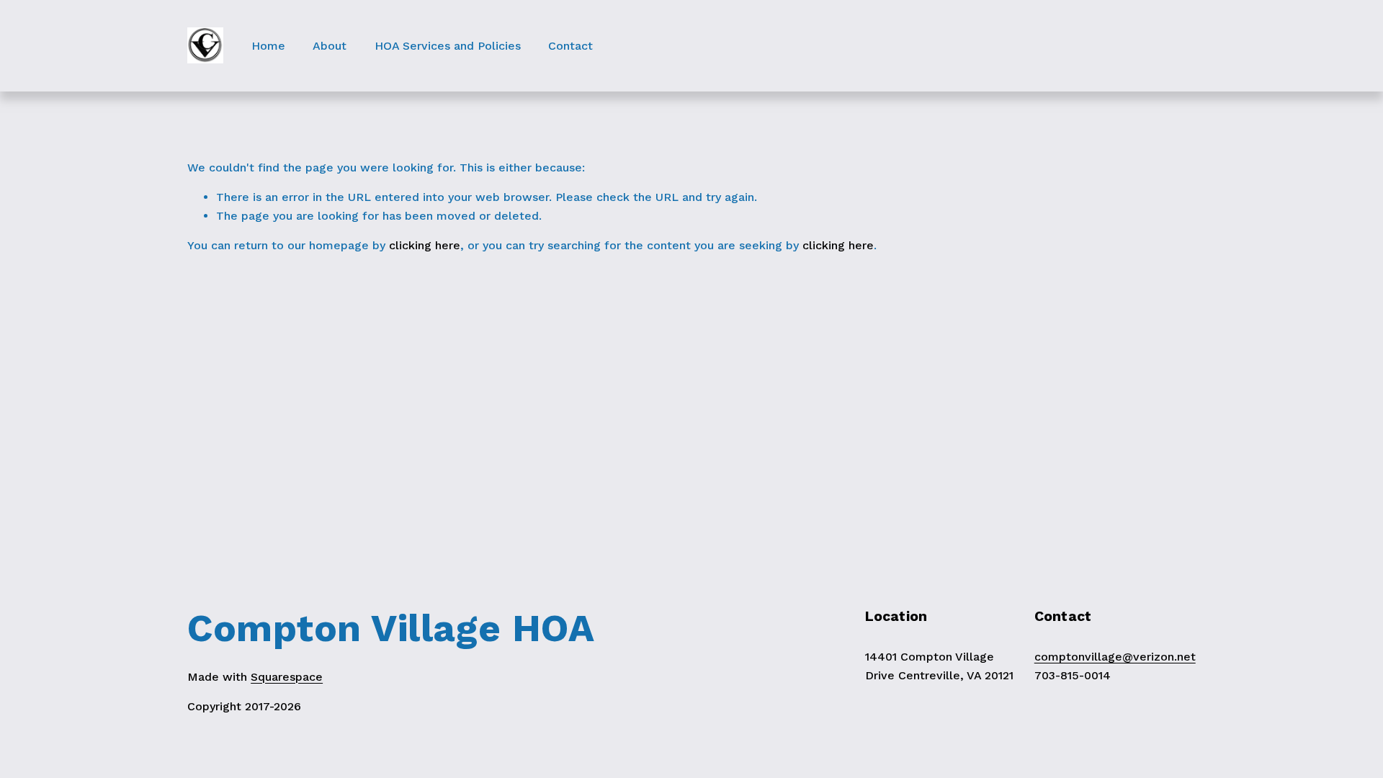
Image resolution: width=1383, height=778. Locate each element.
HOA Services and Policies (448, 46)
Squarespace (287, 677)
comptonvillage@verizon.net (1115, 656)
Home (268, 46)
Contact (570, 46)
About (329, 46)
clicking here (424, 245)
